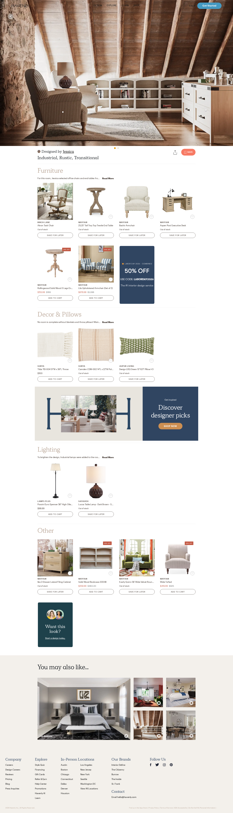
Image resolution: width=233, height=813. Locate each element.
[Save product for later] (70, 217)
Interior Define (118, 765)
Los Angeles (86, 765)
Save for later (55, 235)
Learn (37, 798)
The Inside (116, 779)
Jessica (68, 151)
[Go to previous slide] (6, 73)
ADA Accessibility (180, 808)
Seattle (83, 779)
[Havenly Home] (28, 5)
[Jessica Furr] (38, 151)
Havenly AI (40, 793)
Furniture (50, 170)
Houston (65, 793)
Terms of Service (166, 808)
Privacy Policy (154, 808)
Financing (39, 769)
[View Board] (83, 709)
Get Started (209, 5)
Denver (64, 788)
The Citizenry (118, 769)
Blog (7, 783)
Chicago (65, 774)
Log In (192, 5)
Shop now (170, 426)
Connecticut (67, 779)
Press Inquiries (12, 788)
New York (85, 774)
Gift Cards (40, 774)
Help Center (41, 783)
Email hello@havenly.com (124, 797)
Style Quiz (40, 765)
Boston (64, 769)
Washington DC (88, 783)
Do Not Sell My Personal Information (202, 808)
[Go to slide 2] (118, 148)
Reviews (9, 774)
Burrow (115, 774)
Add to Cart (55, 298)
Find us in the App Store (138, 808)
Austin (64, 765)
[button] (137, 275)
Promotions (40, 788)
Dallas (64, 783)
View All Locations (89, 788)
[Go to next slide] (226, 73)
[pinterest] (171, 764)
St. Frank (116, 783)
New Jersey (85, 769)
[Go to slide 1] (115, 148)
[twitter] (157, 764)
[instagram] (164, 764)
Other (45, 530)
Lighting (48, 449)
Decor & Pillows (59, 314)
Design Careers (12, 769)
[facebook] (150, 764)
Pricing (8, 779)
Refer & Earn (41, 779)
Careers (9, 765)
